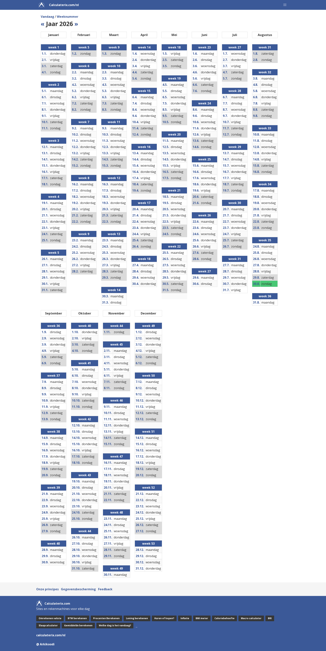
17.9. (45, 456)
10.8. (256, 134)
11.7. (226, 128)
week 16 (144, 147)
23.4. (135, 228)
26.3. (105, 259)
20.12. (140, 475)
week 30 (234, 203)
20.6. (196, 197)
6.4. (134, 97)
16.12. (140, 450)
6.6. (195, 85)
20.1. (45, 209)
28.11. (108, 550)
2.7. (225, 60)
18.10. (76, 463)
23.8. (256, 228)
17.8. (256, 190)
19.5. (165, 203)
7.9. (44, 382)
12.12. (140, 413)
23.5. (165, 228)
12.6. (196, 134)
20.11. (108, 487)
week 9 (83, 234)
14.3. (105, 159)
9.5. (164, 116)
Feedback (105, 589)
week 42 (84, 419)
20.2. (75, 209)
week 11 (114, 122)
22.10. (76, 500)
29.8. (256, 277)
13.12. (140, 419)
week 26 (204, 215)
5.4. (134, 78)
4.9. (44, 351)
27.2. (75, 265)
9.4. (134, 116)
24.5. (165, 234)
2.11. (107, 351)
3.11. (107, 357)
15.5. (165, 165)
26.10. (76, 537)
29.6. (196, 277)
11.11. (108, 419)
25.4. (135, 240)
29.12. (140, 556)
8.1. (44, 109)
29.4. (135, 277)
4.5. (164, 85)
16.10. (76, 450)
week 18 (144, 259)
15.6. (196, 165)
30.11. (108, 575)
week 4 (53, 197)
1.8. (255, 53)
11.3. (105, 141)
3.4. (134, 66)
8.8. (255, 109)
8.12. (139, 388)
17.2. (75, 190)
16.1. (45, 172)
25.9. (45, 519)
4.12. (139, 351)
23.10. (76, 506)
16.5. (165, 172)
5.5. (164, 91)
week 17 (144, 203)
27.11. (108, 543)
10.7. (226, 122)
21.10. (76, 494)
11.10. (76, 407)
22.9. (45, 500)
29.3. (105, 277)
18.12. (140, 463)
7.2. (74, 103)
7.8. (255, 103)
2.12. (139, 338)
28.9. (45, 550)
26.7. (226, 246)
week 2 (53, 85)
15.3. (105, 165)
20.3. (105, 209)
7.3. (104, 103)
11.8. (256, 141)
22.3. (105, 221)
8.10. (75, 388)
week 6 (83, 66)
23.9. (45, 506)
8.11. (107, 388)
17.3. (105, 190)
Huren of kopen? (164, 618)
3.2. (74, 78)
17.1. (45, 178)
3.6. (195, 66)
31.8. (256, 302)
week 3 (53, 141)
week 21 (174, 190)
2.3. (104, 72)
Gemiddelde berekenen (78, 625)
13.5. (165, 153)
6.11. (107, 375)
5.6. (195, 78)
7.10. (75, 382)
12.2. (75, 147)
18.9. (45, 463)
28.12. (140, 550)
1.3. (104, 53)
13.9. (45, 419)
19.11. (108, 481)
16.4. (135, 172)
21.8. (256, 215)
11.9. (45, 407)
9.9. (44, 394)
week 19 (174, 78)
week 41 (84, 363)
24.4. (135, 234)
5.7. (225, 78)
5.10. (75, 369)
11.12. (140, 407)
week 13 (114, 234)
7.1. (44, 103)
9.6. (195, 116)
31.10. (76, 568)
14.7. (226, 159)
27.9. (45, 531)
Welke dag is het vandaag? (115, 625)
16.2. (75, 184)
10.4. (135, 122)
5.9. (44, 357)
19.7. (226, 190)
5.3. (104, 91)
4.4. (134, 72)
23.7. (226, 228)
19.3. (105, 203)
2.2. (74, 72)
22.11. (108, 500)
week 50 (148, 375)
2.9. (44, 338)
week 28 (234, 91)
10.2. (75, 134)
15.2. (75, 165)
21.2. (75, 215)
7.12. (139, 382)
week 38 (53, 431)
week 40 (53, 543)
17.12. (140, 456)
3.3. (104, 78)
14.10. (76, 438)
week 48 (116, 512)
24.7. (226, 234)
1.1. (44, 53)
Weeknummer (67, 17)
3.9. (44, 344)
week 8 (83, 178)
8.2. (74, 109)
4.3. (104, 85)
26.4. (135, 246)
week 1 (53, 47)
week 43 (84, 475)
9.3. (104, 128)
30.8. (256, 284)
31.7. (226, 290)
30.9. (45, 562)
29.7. (226, 277)
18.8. (256, 197)
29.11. (108, 556)
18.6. (196, 184)
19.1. (45, 203)
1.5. (164, 53)
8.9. (44, 388)
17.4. (135, 178)
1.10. (75, 332)
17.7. (226, 178)
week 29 (234, 147)
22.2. (75, 221)
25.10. (76, 519)
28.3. (105, 271)
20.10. (76, 487)
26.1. (45, 259)
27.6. (196, 253)
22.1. (45, 221)
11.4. (135, 128)
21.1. (45, 215)
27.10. (76, 543)
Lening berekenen (137, 618)
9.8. (255, 116)
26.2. (75, 259)
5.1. (44, 91)
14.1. (45, 159)
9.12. (139, 394)
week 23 (204, 47)
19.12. (140, 469)
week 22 (174, 246)
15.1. (45, 165)
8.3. (104, 109)
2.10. (75, 338)
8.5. (164, 109)
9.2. (74, 128)
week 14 (114, 290)
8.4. (134, 109)
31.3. (105, 302)
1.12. (139, 332)
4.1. (44, 72)
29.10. (76, 556)
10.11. (108, 413)
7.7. (225, 103)
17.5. (165, 178)
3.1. (44, 66)
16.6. (196, 172)
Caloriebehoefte (225, 618)
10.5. (165, 122)
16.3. (105, 184)
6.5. (164, 97)
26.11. (108, 537)
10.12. (140, 400)
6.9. (44, 363)
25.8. (256, 253)
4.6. (195, 72)
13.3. (105, 153)
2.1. (44, 60)
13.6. (196, 141)
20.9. (45, 475)
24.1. (45, 234)
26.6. (196, 246)
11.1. (45, 128)
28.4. (135, 271)
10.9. (45, 400)
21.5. (165, 215)
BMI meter (202, 618)
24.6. (196, 234)
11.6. (196, 128)
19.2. (75, 203)
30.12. (140, 562)
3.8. (255, 78)
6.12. (139, 363)
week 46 (116, 400)
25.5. (165, 253)
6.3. (104, 97)
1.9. (44, 332)
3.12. (139, 344)
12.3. (105, 147)
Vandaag (47, 17)
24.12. (140, 512)
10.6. (196, 122)
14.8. (256, 159)
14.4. (135, 159)
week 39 (53, 487)
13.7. (226, 153)
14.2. (75, 159)
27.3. (105, 265)
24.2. (75, 246)
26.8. (256, 259)
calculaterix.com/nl (50, 635)
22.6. (196, 221)
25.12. (140, 519)
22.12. (140, 500)
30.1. (45, 284)
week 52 (148, 487)
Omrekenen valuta (50, 618)
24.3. (105, 246)
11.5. (165, 141)
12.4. (135, 134)
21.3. (105, 215)
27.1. (45, 265)
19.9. (45, 469)
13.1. (45, 153)
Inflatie (185, 618)
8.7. (225, 109)
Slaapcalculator (48, 625)
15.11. (108, 444)
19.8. (256, 203)
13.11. (108, 431)
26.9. (45, 525)
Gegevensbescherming (78, 589)
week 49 (116, 568)
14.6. (196, 147)
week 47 (116, 456)
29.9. (45, 556)
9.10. (75, 394)
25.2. (75, 253)
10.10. (76, 400)
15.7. (226, 165)
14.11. (108, 438)
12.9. (45, 413)
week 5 (53, 253)
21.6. (196, 203)
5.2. (74, 91)
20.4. (135, 209)
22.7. (226, 221)
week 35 (265, 240)
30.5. (165, 284)
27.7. (226, 265)
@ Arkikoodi (45, 644)
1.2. (74, 53)
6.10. (75, 375)
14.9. (45, 438)
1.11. (107, 332)
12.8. (256, 147)
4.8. (255, 85)
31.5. (165, 290)
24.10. (76, 512)
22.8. (256, 221)
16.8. (256, 172)
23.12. (140, 506)
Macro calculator (251, 618)
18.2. (75, 197)
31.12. (140, 568)
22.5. (165, 221)
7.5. (164, 103)
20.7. (226, 209)
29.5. (165, 277)
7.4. (134, 103)
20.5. (165, 209)
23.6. (196, 228)
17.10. (76, 456)
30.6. (196, 284)
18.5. (165, 197)
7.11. (107, 382)
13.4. (135, 153)
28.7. (226, 271)
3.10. (75, 344)
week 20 (174, 134)
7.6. (195, 91)
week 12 (114, 178)
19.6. (196, 190)
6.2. (74, 97)
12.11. (108, 425)
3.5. (164, 66)
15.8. (256, 165)
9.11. (107, 407)
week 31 (234, 259)
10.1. (45, 122)
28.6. (196, 259)
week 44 (84, 531)
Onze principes (47, 589)
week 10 (114, 66)
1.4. (134, 53)
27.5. (165, 265)
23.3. (105, 240)
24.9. (45, 512)
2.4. (134, 60)
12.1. (45, 147)
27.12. (140, 531)
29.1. (45, 277)
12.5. (165, 147)
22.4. (135, 221)
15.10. (76, 444)
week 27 (204, 271)
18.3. (105, 197)
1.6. (195, 53)
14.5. (165, 159)
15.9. (45, 444)
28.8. (256, 271)
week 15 (144, 91)
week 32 (265, 72)
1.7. (225, 53)
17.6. (196, 178)
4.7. (225, 72)
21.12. (140, 494)
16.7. (226, 172)
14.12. (140, 438)
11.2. (75, 141)
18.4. (135, 184)
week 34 (265, 184)
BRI (270, 618)
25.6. (196, 240)
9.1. (44, 116)
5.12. (139, 357)
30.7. (226, 284)
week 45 (116, 344)
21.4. (135, 215)
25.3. (105, 253)
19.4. (135, 190)
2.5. (164, 60)
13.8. (256, 153)
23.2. (75, 240)
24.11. (108, 525)
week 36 (265, 296)
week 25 (204, 159)
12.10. (76, 425)
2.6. (195, 60)
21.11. (108, 494)
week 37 (53, 375)
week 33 (265, 128)
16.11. (108, 463)
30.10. (76, 562)
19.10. (76, 481)
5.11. (107, 369)
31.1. (45, 290)
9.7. (225, 116)
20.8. (256, 209)
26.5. (165, 259)
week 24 (204, 103)
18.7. (226, 184)
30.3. (105, 296)
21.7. (226, 215)
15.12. (140, 444)
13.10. (76, 431)
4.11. (107, 363)
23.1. (45, 228)
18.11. (108, 475)
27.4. (135, 265)
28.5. (165, 271)
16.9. (45, 450)
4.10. (75, 351)
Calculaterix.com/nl (64, 5)
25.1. (45, 240)
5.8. (255, 91)
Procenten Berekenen (106, 618)
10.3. (105, 134)
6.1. (44, 97)
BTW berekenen (77, 618)
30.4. (135, 284)
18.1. (45, 184)
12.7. (226, 134)
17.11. (108, 469)
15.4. (135, 165)
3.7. (225, 66)
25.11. (108, 531)
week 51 (148, 431)
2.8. (255, 60)
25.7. (226, 240)
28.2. (75, 271)
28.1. (45, 271)
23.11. (108, 519)
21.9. (45, 494)
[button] (285, 5)
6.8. (255, 97)
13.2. (75, 153)
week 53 (148, 543)
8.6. (195, 109)
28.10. (76, 550)
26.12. (140, 525)
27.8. (256, 265)
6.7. (225, 97)
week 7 (83, 122)
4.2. (74, 85)
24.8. (256, 246)
